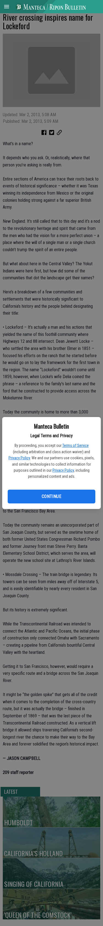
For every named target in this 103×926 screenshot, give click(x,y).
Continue (51, 496)
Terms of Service (75, 445)
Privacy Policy (19, 458)
